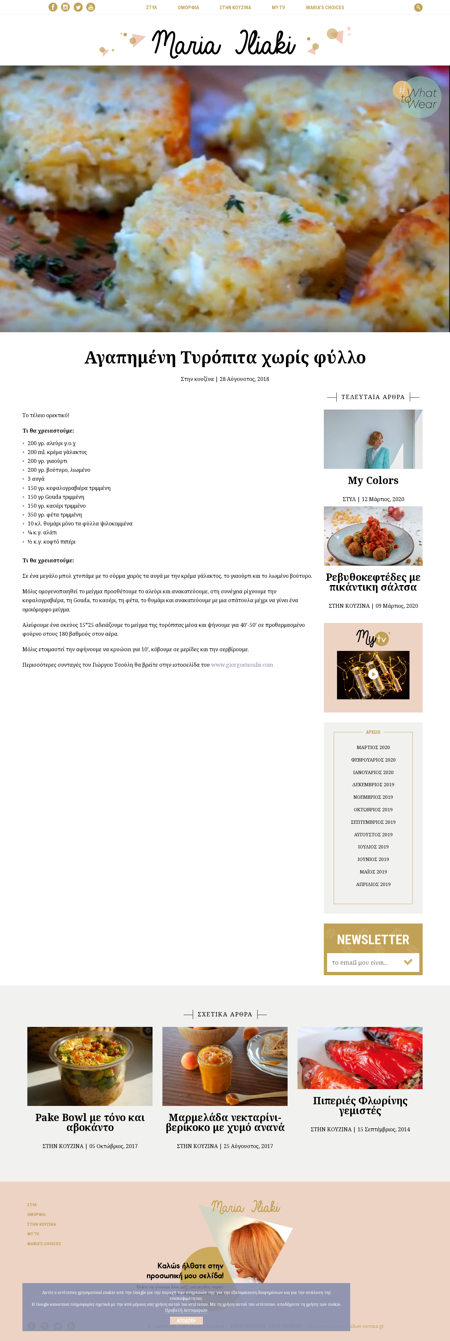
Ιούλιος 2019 (373, 847)
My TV (33, 1233)
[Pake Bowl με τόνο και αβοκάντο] (90, 1066)
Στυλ (32, 1204)
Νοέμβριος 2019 (373, 797)
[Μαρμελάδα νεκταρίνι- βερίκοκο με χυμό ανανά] (225, 1066)
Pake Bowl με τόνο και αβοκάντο (90, 1122)
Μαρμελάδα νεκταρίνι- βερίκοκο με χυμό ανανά (225, 1122)
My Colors (373, 480)
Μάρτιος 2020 (373, 747)
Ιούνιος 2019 (373, 859)
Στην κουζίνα (197, 379)
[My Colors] (373, 439)
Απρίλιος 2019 (373, 884)
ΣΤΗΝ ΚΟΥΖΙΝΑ (235, 8)
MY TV (278, 8)
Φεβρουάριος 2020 (373, 760)
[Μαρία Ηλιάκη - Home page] (225, 41)
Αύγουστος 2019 (373, 834)
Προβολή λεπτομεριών (186, 1310)
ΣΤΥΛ (151, 8)
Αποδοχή (186, 1320)
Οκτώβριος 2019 (373, 809)
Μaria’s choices (325, 8)
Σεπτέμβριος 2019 (373, 822)
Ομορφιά (36, 1214)
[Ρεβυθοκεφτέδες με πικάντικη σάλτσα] (373, 536)
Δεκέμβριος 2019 (373, 784)
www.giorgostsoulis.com (242, 664)
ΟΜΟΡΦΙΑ (188, 8)
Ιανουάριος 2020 (373, 772)
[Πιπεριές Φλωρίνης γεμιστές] (360, 1058)
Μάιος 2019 (373, 872)
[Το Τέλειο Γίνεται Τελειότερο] (373, 674)
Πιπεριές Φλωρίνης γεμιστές (360, 1105)
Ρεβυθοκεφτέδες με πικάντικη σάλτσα (373, 582)
